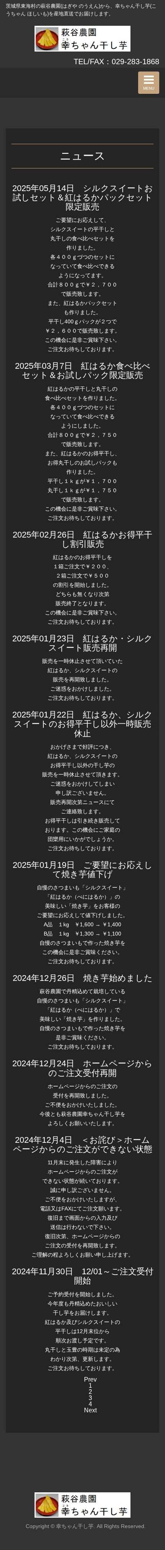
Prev (90, 1379)
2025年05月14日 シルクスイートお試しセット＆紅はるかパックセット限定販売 (82, 197)
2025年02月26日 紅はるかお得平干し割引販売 (82, 539)
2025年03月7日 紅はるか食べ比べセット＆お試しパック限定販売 (82, 370)
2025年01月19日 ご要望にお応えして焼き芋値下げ (83, 869)
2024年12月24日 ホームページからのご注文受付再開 (82, 1068)
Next (90, 1410)
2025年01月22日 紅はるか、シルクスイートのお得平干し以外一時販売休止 (82, 724)
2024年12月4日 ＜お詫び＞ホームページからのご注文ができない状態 (82, 1144)
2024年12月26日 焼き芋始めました (83, 978)
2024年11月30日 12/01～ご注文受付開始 (82, 1276)
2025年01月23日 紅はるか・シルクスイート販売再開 (82, 643)
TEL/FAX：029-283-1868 (116, 61)
